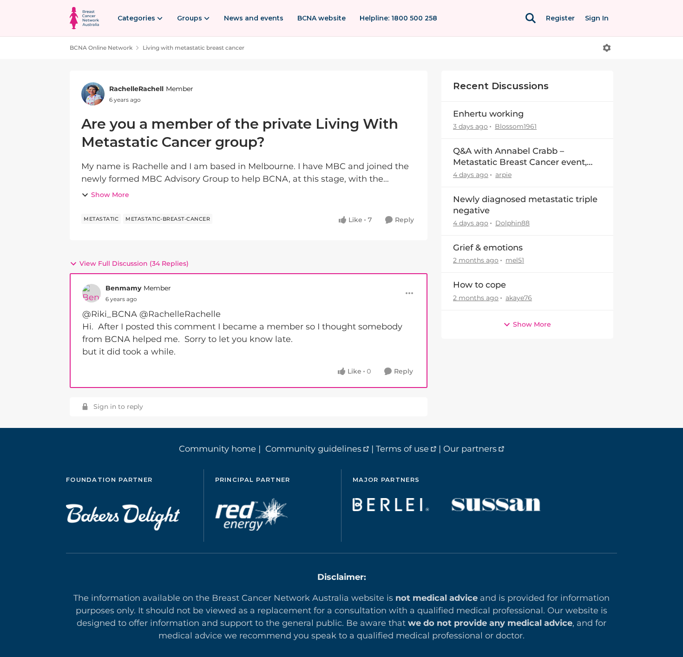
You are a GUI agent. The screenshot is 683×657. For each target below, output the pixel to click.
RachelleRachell (136, 89)
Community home (217, 449)
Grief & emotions (488, 248)
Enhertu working (488, 114)
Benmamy (123, 288)
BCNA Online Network (101, 47)
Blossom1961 (516, 126)
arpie (503, 175)
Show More (110, 195)
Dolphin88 (512, 223)
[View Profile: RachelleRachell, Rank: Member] (93, 93)
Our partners (470, 449)
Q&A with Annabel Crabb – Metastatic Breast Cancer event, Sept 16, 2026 (520, 157)
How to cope (479, 285)
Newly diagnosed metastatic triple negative (525, 204)
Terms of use (402, 449)
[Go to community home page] (84, 18)
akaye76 (519, 298)
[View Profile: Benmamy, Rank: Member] (91, 293)
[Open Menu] (606, 47)
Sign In (597, 18)
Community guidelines (313, 449)
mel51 (515, 260)
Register (560, 18)
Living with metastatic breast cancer (193, 47)
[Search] (530, 18)
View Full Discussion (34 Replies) (134, 263)
